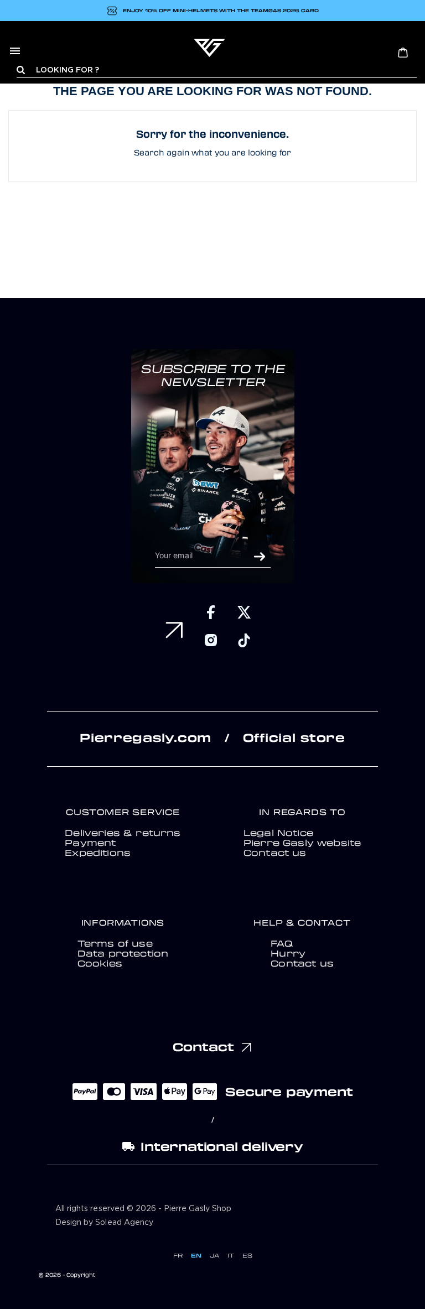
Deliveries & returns (122, 833)
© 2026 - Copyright (67, 1275)
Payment (90, 843)
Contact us (275, 853)
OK (259, 557)
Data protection (123, 953)
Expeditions (98, 853)
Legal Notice (278, 833)
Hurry (288, 953)
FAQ (281, 943)
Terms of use (115, 943)
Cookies (99, 963)
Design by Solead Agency (104, 1223)
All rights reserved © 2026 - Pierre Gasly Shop (143, 1209)
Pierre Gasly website (302, 843)
